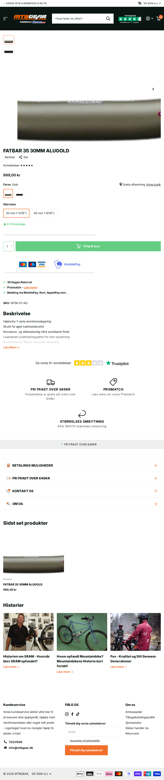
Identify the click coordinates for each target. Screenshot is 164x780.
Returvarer (132, 733)
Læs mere (10, 666)
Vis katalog (5, 18)
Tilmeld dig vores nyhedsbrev (85, 723)
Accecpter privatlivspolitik (85, 740)
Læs (10, 347)
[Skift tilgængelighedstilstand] (140, 3)
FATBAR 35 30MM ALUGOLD (22, 584)
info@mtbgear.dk (21, 747)
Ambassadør (133, 711)
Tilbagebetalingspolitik (140, 717)
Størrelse (9, 204)
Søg (108, 19)
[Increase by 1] (12, 242)
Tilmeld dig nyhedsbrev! (86, 750)
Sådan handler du (137, 728)
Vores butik (153, 184)
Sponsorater (133, 722)
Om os (130, 705)
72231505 (15, 742)
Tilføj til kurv (91, 246)
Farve (82, 184)
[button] (153, 89)
